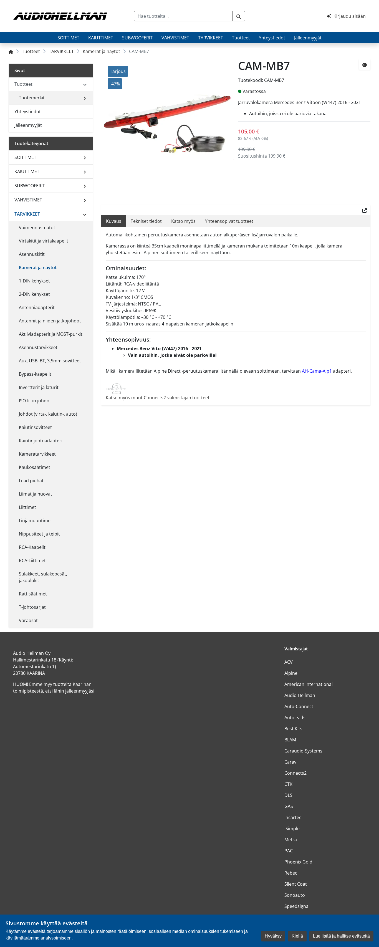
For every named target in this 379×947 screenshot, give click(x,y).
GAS (288, 806)
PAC (288, 851)
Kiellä (297, 936)
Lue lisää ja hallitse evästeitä (341, 936)
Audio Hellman (299, 695)
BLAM (290, 740)
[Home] (11, 51)
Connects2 (295, 773)
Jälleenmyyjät (308, 38)
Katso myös (183, 221)
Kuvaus (113, 221)
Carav (290, 762)
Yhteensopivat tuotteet (229, 221)
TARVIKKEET (210, 38)
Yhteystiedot (272, 38)
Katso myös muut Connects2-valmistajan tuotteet (157, 398)
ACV (288, 662)
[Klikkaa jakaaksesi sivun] (364, 210)
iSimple (292, 828)
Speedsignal (297, 906)
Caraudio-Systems (303, 751)
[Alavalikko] (84, 97)
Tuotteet (241, 38)
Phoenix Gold (298, 862)
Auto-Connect (298, 706)
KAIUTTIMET (100, 38)
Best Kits (293, 729)
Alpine (290, 673)
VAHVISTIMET (175, 38)
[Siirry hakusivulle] (239, 16)
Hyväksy (273, 936)
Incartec (292, 817)
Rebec (290, 873)
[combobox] (183, 16)
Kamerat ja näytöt (101, 51)
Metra (290, 840)
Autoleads (294, 717)
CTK (288, 784)
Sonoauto (294, 895)
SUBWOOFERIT (137, 38)
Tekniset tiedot (146, 221)
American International (308, 684)
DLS (288, 795)
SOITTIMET (68, 38)
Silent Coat (295, 884)
